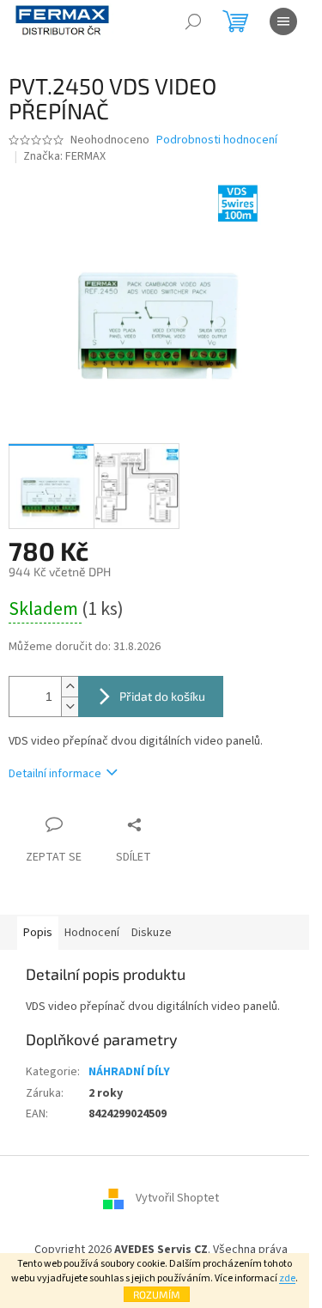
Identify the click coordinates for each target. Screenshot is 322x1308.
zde (287, 1278)
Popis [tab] (37, 932)
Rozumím (156, 1294)
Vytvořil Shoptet (177, 1199)
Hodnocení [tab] (91, 932)
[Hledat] (193, 21)
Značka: (64, 156)
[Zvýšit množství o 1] (69, 687)
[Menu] (283, 21)
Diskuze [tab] (151, 932)
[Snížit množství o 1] (69, 706)
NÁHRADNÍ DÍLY (129, 1071)
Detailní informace (55, 773)
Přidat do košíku (162, 696)
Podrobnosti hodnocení (216, 140)
